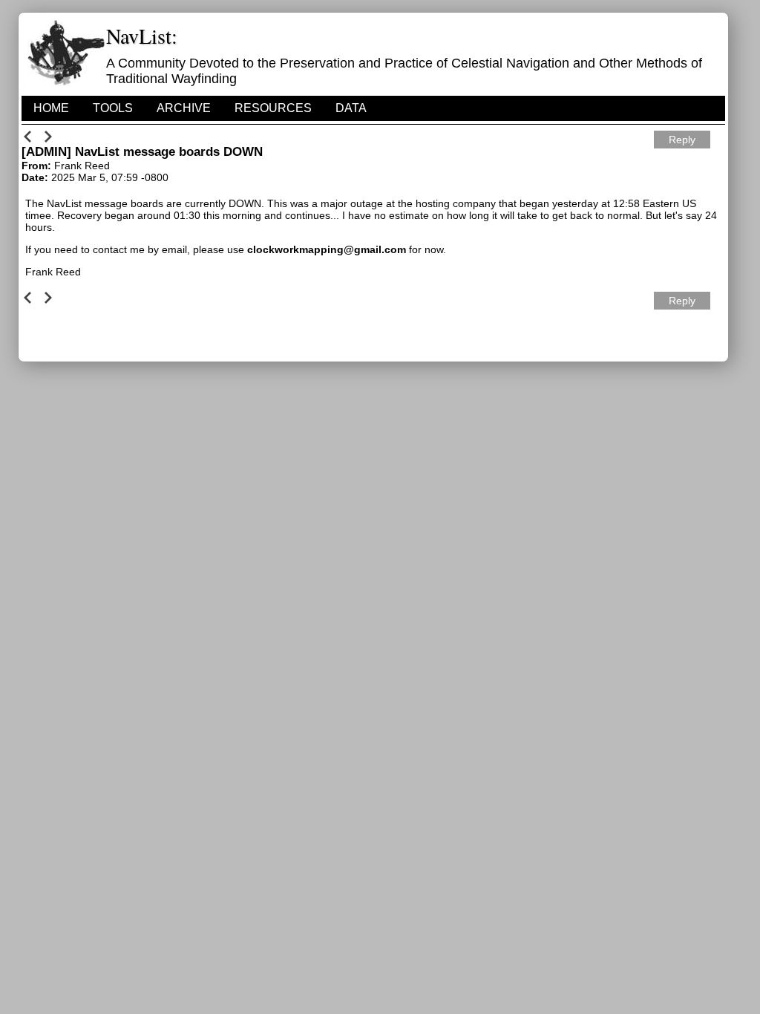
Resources (273, 108)
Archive (184, 108)
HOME (51, 108)
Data (351, 108)
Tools (113, 108)
